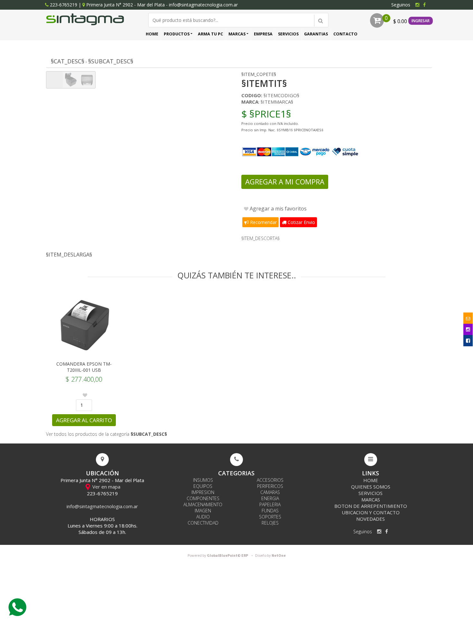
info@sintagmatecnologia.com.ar (203, 5)
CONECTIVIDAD (203, 523)
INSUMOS (203, 480)
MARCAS (237, 34)
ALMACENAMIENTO (202, 504)
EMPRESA (263, 34)
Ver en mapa (105, 486)
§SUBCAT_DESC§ (110, 61)
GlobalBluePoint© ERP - (221, 555)
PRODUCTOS (177, 34)
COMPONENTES (203, 498)
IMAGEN (203, 511)
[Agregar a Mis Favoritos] (85, 395)
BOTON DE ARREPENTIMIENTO (370, 506)
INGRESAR (421, 20)
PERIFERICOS (270, 486)
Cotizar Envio (300, 222)
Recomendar (263, 222)
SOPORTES (270, 517)
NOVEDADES (370, 519)
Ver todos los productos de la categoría (106, 434)
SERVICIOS (288, 34)
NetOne (270, 555)
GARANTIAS (316, 34)
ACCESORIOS (270, 480)
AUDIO (203, 517)
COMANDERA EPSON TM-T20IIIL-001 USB (84, 367)
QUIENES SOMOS (370, 486)
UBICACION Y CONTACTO (371, 512)
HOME (152, 34)
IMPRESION (202, 492)
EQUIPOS (202, 486)
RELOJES (270, 523)
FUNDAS (270, 511)
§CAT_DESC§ (67, 61)
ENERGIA (270, 498)
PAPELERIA (270, 504)
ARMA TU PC (210, 34)
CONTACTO (345, 34)
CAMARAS (270, 492)
